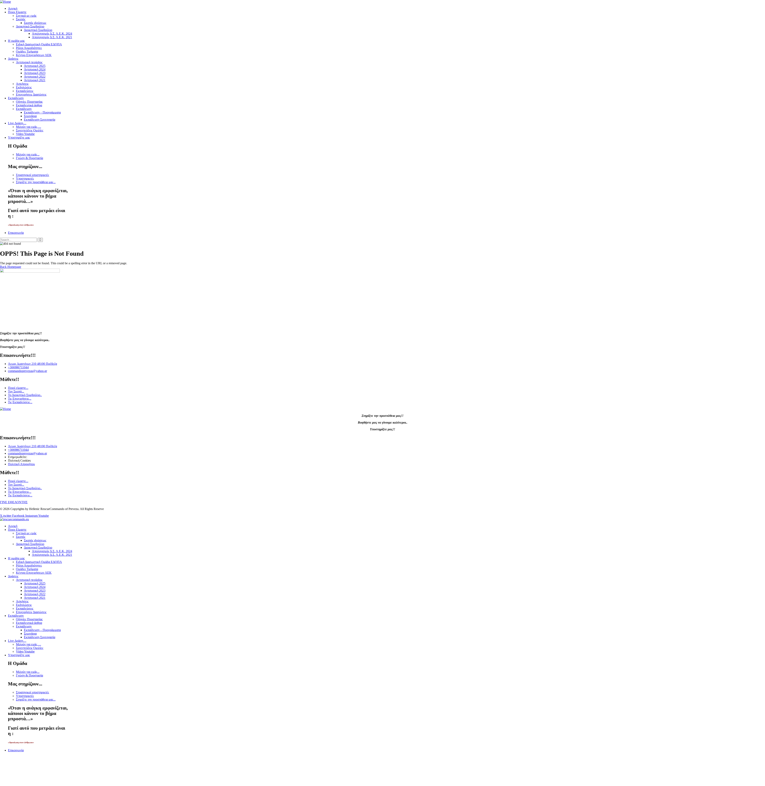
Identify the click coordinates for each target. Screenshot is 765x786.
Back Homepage (10, 266)
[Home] (5, 1)
